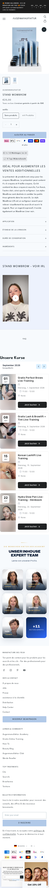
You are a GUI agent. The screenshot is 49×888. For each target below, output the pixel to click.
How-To (6, 744)
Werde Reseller (9, 758)
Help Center (8, 707)
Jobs (5, 688)
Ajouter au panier (24, 135)
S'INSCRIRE (24, 823)
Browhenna (8, 782)
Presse (5, 693)
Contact (6, 712)
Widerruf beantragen (24, 719)
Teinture (6, 787)
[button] (34, 884)
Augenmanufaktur (12, 90)
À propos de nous (11, 683)
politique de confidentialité (15, 879)
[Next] (44, 366)
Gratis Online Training (13, 739)
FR (31, 846)
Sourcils (6, 777)
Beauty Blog (8, 749)
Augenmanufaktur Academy (15, 734)
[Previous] (38, 366)
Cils (4, 772)
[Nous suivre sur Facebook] (4, 670)
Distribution (8, 703)
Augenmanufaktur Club (13, 754)
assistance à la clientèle (13, 698)
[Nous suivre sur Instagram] (10, 670)
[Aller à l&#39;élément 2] (14, 80)
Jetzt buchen (30, 404)
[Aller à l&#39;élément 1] (6, 80)
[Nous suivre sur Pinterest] (17, 670)
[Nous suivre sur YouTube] (24, 670)
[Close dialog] (46, 861)
